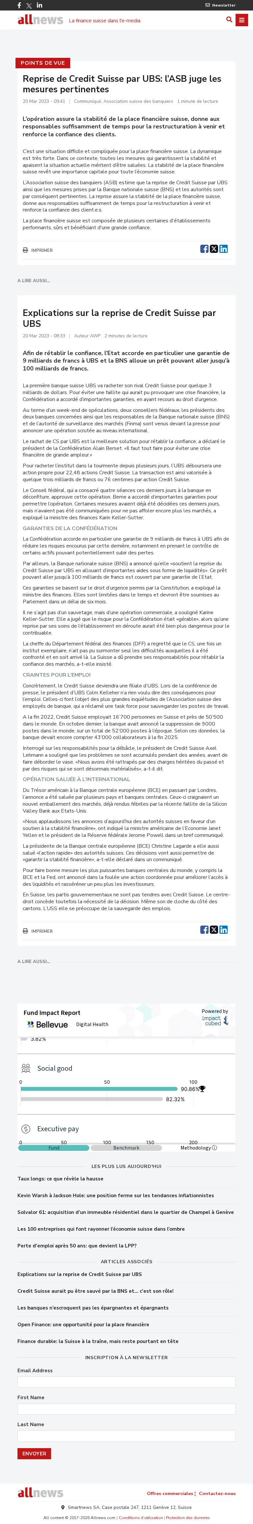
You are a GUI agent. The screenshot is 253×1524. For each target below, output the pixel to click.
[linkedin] (223, 248)
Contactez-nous (217, 1493)
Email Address (35, 1371)
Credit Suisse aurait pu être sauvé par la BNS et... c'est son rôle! (95, 1291)
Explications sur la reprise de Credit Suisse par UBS (79, 1274)
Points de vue (43, 63)
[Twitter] (29, 6)
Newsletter (224, 5)
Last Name (30, 1425)
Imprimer (42, 251)
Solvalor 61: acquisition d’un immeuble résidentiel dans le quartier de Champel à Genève (125, 1212)
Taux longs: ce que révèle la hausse (60, 1179)
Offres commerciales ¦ (171, 1493)
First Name (30, 1398)
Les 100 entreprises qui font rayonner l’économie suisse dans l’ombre (101, 1229)
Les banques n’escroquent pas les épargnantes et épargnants (93, 1308)
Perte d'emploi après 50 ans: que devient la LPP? (77, 1246)
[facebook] (204, 248)
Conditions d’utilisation (141, 1517)
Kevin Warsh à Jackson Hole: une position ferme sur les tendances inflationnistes (115, 1196)
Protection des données (188, 1517)
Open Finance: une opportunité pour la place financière (83, 1325)
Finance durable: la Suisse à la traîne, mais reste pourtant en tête (98, 1341)
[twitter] (214, 248)
